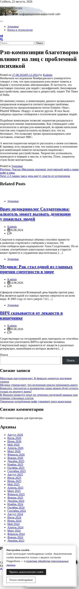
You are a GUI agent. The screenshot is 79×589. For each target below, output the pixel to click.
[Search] (1, 39)
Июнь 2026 (14, 441)
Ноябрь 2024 (15, 504)
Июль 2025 (14, 477)
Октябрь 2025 (15, 467)
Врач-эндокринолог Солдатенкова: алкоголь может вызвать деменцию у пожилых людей (35, 214)
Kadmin (47, 74)
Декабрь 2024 (15, 500)
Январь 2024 (15, 537)
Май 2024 (13, 524)
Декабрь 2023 (15, 540)
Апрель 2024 (15, 527)
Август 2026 (15, 434)
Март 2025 (14, 491)
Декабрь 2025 (15, 461)
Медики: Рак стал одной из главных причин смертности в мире (36, 269)
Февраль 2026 (16, 454)
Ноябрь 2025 (15, 464)
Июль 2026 (14, 438)
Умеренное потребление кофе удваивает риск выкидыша (35, 401)
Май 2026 (13, 444)
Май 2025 (13, 484)
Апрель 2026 (15, 448)
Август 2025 (15, 474)
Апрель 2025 (15, 487)
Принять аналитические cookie (26, 572)
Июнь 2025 (14, 481)
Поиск (4, 354)
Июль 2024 (14, 517)
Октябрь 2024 (15, 507)
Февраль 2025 (16, 494)
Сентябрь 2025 (16, 471)
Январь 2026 (15, 457)
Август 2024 (15, 514)
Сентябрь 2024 (16, 510)
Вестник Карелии (11, 7)
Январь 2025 (15, 497)
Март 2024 (14, 530)
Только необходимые (21, 580)
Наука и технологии (20, 29)
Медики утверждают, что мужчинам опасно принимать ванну (39, 384)
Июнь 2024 (14, 520)
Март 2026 (14, 451)
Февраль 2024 (16, 534)
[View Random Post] (1, 36)
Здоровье (13, 26)
